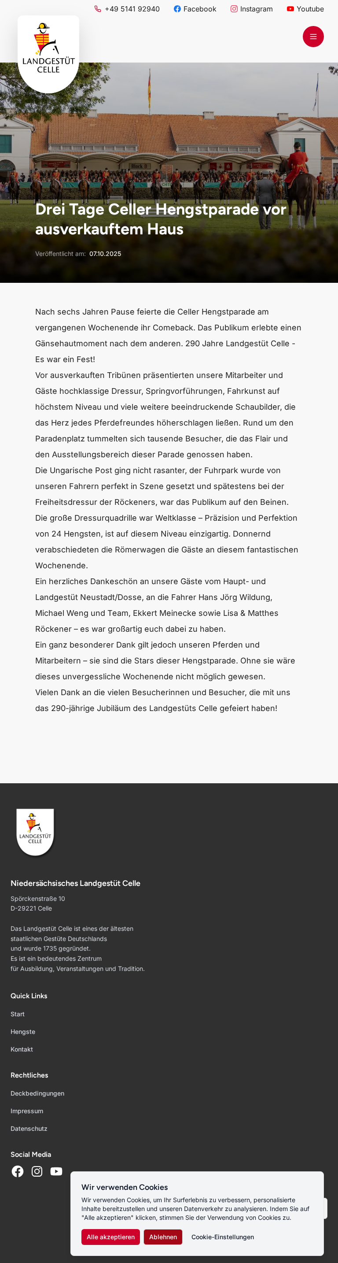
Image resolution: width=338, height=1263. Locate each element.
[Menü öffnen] (313, 36)
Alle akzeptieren (111, 1237)
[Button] (18, 1171)
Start (18, 1014)
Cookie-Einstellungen (222, 1237)
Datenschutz (29, 1128)
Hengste (23, 1031)
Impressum (27, 1111)
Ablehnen (163, 1237)
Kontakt (22, 1049)
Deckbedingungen (37, 1093)
